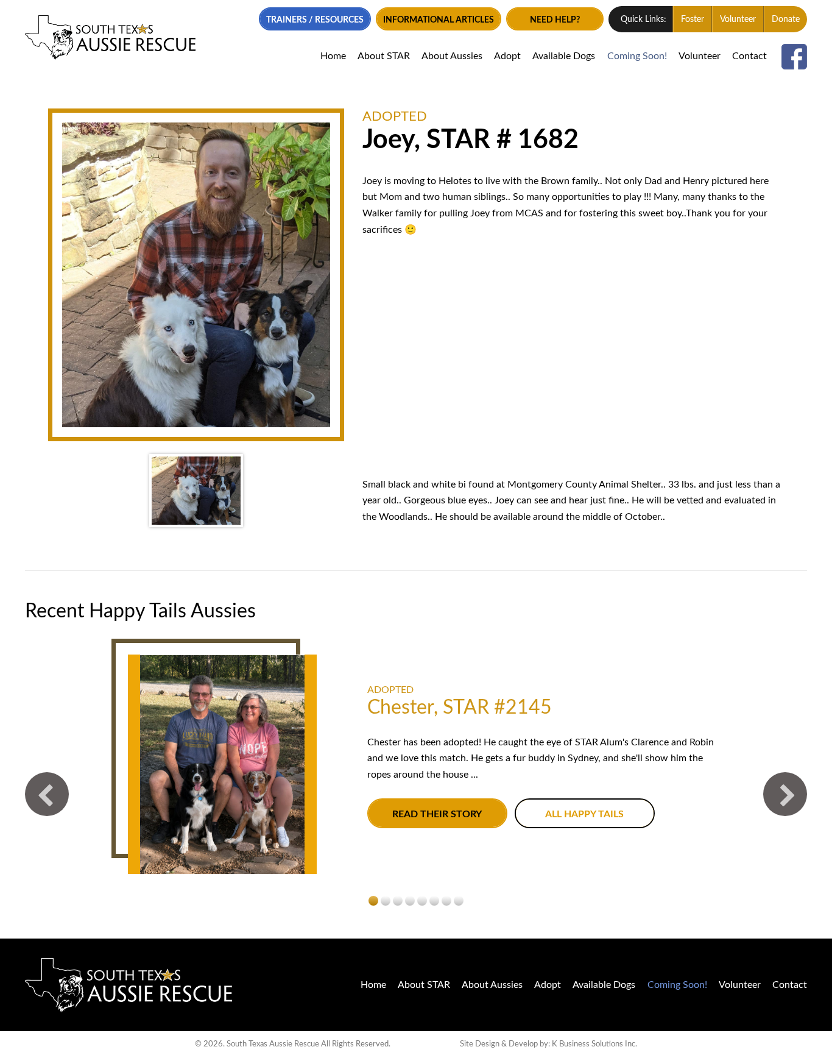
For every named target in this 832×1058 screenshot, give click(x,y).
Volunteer (738, 19)
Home (333, 56)
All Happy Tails (584, 814)
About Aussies (451, 56)
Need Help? (555, 19)
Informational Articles (438, 19)
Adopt (507, 56)
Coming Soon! (637, 56)
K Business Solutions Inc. (594, 1044)
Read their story (437, 814)
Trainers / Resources (315, 19)
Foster (692, 19)
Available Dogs (563, 56)
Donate (786, 19)
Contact (749, 56)
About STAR (384, 56)
